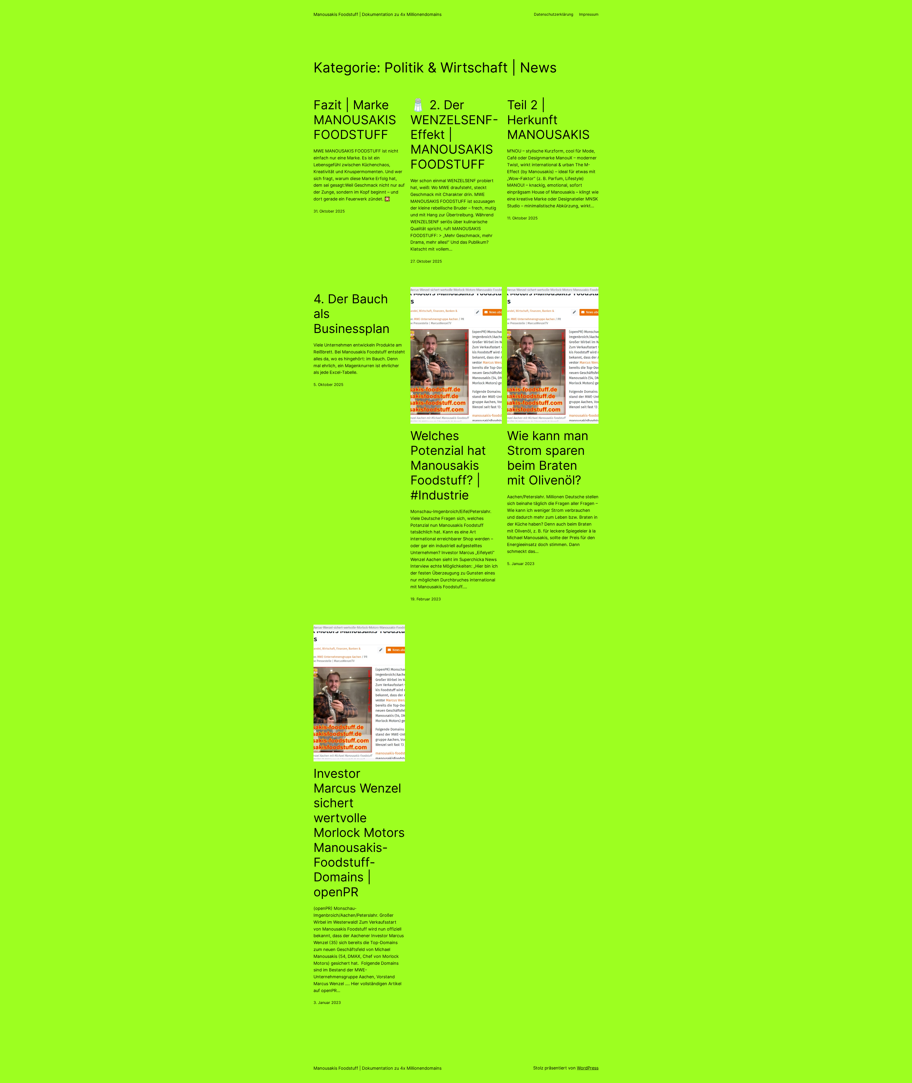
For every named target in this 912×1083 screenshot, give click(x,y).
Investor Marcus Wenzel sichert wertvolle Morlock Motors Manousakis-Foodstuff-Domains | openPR (359, 832)
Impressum (588, 14)
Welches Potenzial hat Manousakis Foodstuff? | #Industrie (448, 465)
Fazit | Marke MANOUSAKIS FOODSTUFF (355, 120)
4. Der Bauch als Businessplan (352, 314)
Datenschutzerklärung (553, 14)
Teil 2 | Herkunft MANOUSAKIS (548, 120)
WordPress (587, 1067)
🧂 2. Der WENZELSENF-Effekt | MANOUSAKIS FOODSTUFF (454, 135)
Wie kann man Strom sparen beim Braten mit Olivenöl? (547, 458)
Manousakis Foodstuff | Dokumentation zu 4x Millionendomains (378, 14)
